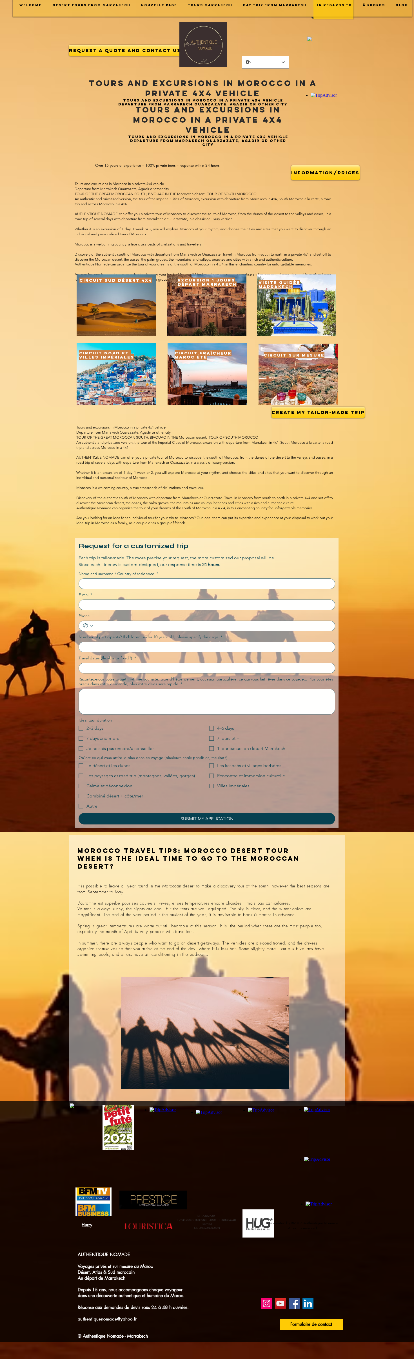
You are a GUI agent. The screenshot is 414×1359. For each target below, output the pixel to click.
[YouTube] (280, 1303)
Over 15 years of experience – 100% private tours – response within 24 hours (157, 165)
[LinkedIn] (307, 1303)
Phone (84, 616)
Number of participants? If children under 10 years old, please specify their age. (150, 637)
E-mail (85, 594)
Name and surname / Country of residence (118, 573)
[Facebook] (294, 1303)
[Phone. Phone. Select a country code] (88, 626)
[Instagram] (266, 1303)
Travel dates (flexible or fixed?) (107, 658)
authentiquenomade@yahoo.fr (107, 1319)
